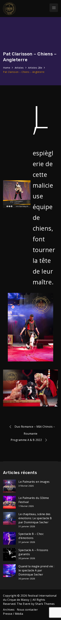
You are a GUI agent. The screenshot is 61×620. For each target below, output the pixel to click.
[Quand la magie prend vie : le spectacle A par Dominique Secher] (9, 570)
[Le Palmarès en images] (9, 486)
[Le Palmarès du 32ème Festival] (9, 502)
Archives (8, 609)
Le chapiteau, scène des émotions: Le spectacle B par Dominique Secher (35, 518)
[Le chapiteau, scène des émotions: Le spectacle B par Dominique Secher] (9, 518)
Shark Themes (45, 604)
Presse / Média (13, 614)
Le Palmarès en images (34, 482)
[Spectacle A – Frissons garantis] (9, 554)
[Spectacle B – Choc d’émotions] (9, 538)
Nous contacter (27, 609)
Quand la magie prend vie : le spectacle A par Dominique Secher (36, 570)
